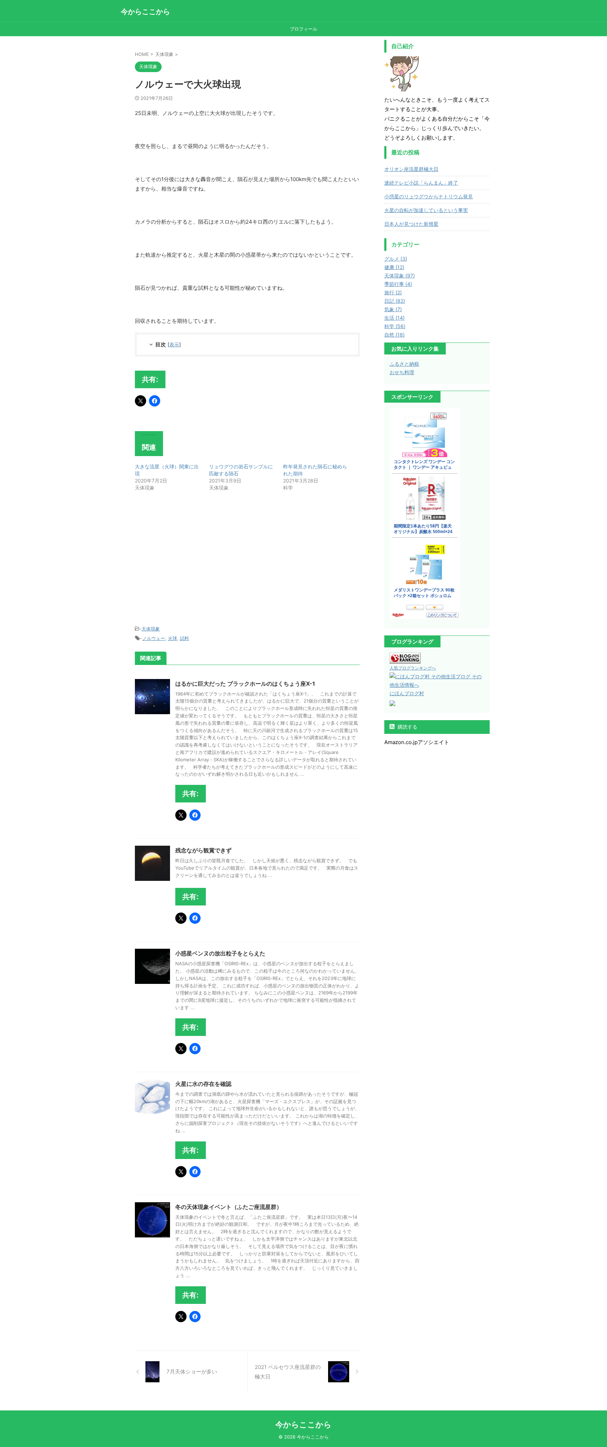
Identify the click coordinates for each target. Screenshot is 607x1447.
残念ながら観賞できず (203, 850)
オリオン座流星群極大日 (411, 169)
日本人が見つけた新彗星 (411, 224)
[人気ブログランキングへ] (405, 659)
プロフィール (303, 29)
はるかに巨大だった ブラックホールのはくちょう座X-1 (245, 683)
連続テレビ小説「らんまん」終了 (421, 183)
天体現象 (151, 629)
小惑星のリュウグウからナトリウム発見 (428, 196)
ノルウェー (153, 638)
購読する (406, 727)
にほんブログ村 (407, 693)
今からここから (145, 11)
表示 (174, 344)
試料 (184, 638)
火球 (172, 638)
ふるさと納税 (404, 364)
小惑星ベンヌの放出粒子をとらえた (220, 953)
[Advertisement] (194, 559)
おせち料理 (402, 372)
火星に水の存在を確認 (203, 1083)
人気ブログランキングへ (413, 668)
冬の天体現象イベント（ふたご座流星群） (228, 1206)
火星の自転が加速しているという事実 (426, 210)
